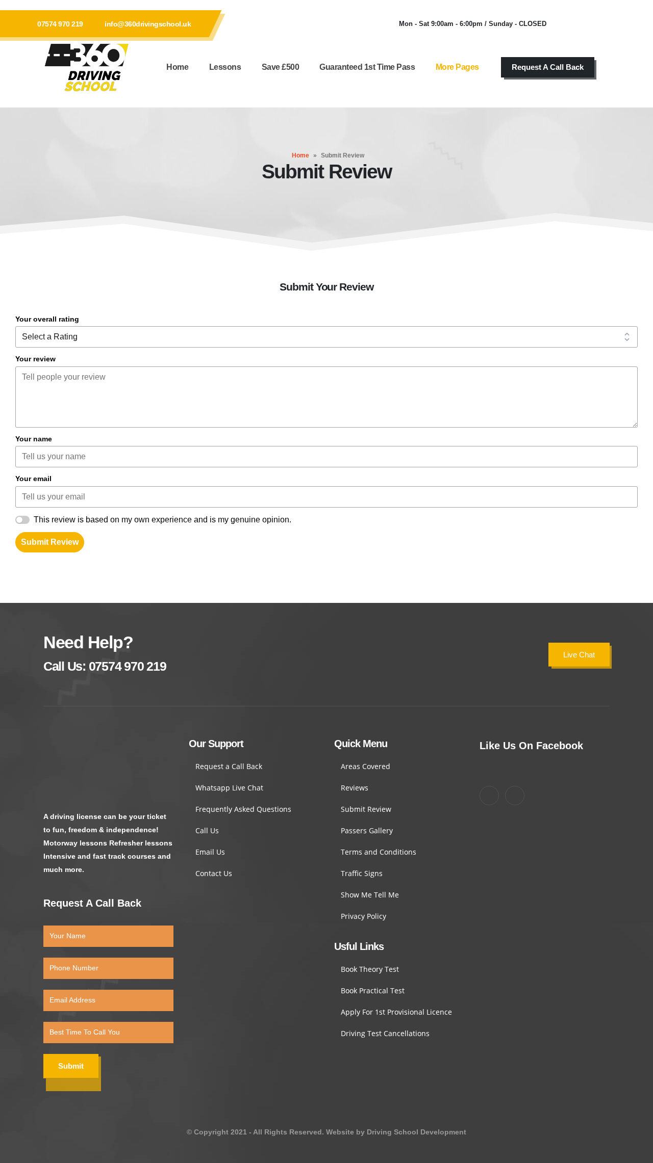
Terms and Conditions (378, 852)
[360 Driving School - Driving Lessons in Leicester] (86, 67)
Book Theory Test (370, 969)
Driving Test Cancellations (385, 1033)
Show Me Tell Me (370, 895)
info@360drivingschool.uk (148, 24)
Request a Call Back (228, 766)
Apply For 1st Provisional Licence (396, 1012)
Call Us (207, 830)
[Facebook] (569, 24)
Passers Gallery (367, 830)
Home (177, 67)
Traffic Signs (362, 873)
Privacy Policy (363, 916)
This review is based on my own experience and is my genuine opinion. (162, 519)
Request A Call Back (548, 67)
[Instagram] (597, 24)
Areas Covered (365, 766)
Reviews (354, 787)
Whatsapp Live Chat (229, 787)
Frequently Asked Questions (243, 809)
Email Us (210, 852)
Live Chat (579, 654)
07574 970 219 (60, 24)
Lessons (225, 67)
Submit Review (50, 542)
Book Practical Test (373, 990)
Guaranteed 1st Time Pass (367, 67)
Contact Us (213, 873)
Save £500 (280, 67)
